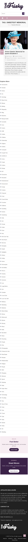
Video (3, 425)
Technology (4, 394)
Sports (3, 379)
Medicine (4, 307)
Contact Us (10, 538)
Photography (5, 348)
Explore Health (14, 449)
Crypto (3, 162)
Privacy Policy (14, 540)
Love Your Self (5, 298)
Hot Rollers (4, 267)
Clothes (3, 146)
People (3, 342)
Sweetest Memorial (11, 60)
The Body (4, 397)
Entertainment (5, 180)
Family (3, 187)
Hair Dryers (4, 239)
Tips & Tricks (5, 404)
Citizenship (4, 140)
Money (3, 314)
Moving (3, 323)
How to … (4, 270)
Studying (4, 382)
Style (3, 385)
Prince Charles (13, 58)
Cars (3, 124)
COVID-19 (4, 156)
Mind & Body (5, 311)
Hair (3, 233)
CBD (3, 131)
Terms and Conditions (22, 538)
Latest (15, 538)
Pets (3, 345)
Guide (3, 227)
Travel (3, 413)
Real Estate (4, 354)
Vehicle (3, 422)
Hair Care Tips (5, 236)
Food (3, 196)
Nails (3, 329)
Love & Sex (4, 295)
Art (2, 93)
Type (3, 416)
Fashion (4, 190)
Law (3, 283)
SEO (3, 369)
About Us (5, 538)
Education (4, 177)
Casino (3, 128)
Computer (4, 149)
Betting (3, 106)
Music (3, 326)
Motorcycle (4, 317)
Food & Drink (5, 199)
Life (3, 289)
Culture (3, 165)
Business (4, 115)
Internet (3, 276)
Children (4, 137)
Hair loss (4, 242)
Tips (3, 401)
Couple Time (5, 152)
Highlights (4, 252)
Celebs (20, 56)
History (3, 255)
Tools (3, 407)
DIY (3, 171)
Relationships (5, 360)
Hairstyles (4, 245)
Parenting (4, 338)
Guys (3, 230)
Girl (2, 221)
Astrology (4, 97)
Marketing (4, 304)
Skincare (4, 376)
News (3, 335)
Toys (3, 410)
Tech (3, 391)
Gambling (4, 208)
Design (3, 168)
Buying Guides (5, 118)
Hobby (3, 258)
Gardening (4, 214)
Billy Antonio (9, 56)
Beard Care (4, 100)
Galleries (4, 205)
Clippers (4, 143)
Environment (5, 183)
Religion (4, 363)
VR (2, 428)
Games (3, 211)
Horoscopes (4, 264)
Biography (4, 109)
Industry (4, 273)
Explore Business (14, 471)
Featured (4, 193)
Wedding (4, 432)
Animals (3, 87)
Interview (4, 280)
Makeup (4, 301)
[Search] (23, 13)
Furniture (4, 202)
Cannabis (4, 121)
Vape (3, 419)
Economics (4, 174)
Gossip (3, 224)
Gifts (3, 218)
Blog (3, 112)
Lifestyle (4, 292)
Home (3, 261)
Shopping (4, 373)
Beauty (3, 103)
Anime (3, 90)
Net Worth (4, 332)
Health (3, 249)
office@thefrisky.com (8, 516)
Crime (3, 159)
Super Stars (4, 388)
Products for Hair (6, 351)
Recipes (4, 357)
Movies (3, 320)
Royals (3, 366)
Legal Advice (5, 286)
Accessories (4, 84)
